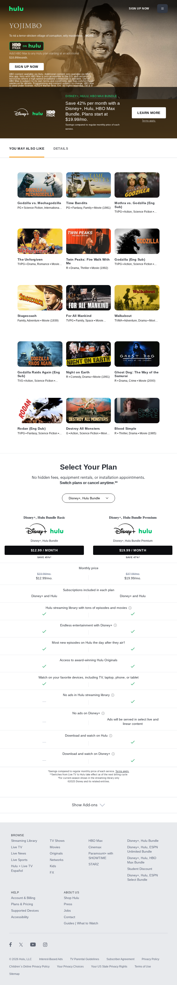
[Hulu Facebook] (14, 944)
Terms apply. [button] (122, 771)
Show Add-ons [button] (84, 805)
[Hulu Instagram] (45, 944)
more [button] (89, 35)
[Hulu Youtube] (36, 944)
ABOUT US (71, 892)
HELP (15, 892)
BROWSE (17, 835)
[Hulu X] (24, 944)
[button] (26, 147)
